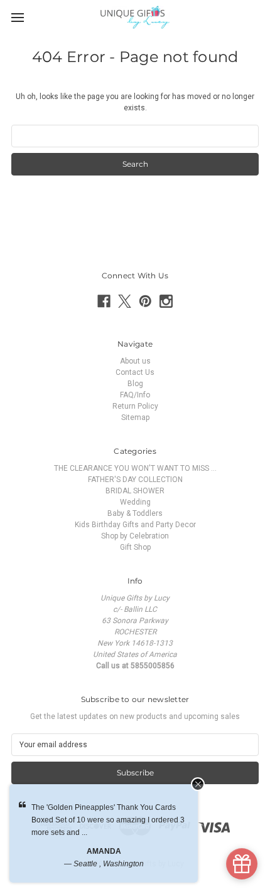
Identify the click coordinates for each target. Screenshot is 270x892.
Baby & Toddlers (135, 513)
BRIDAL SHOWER (135, 490)
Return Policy (135, 406)
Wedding (135, 502)
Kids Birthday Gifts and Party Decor (135, 524)
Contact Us (135, 372)
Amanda (104, 851)
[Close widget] (198, 784)
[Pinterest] (145, 301)
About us (135, 361)
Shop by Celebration (135, 536)
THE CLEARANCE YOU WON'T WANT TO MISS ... (135, 468)
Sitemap (135, 417)
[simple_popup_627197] (241, 863)
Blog (135, 383)
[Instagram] (166, 301)
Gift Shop (135, 547)
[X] (124, 301)
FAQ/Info (135, 395)
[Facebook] (104, 301)
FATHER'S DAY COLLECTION (135, 479)
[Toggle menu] (17, 17)
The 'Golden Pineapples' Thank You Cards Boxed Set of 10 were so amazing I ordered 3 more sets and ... (108, 820)
